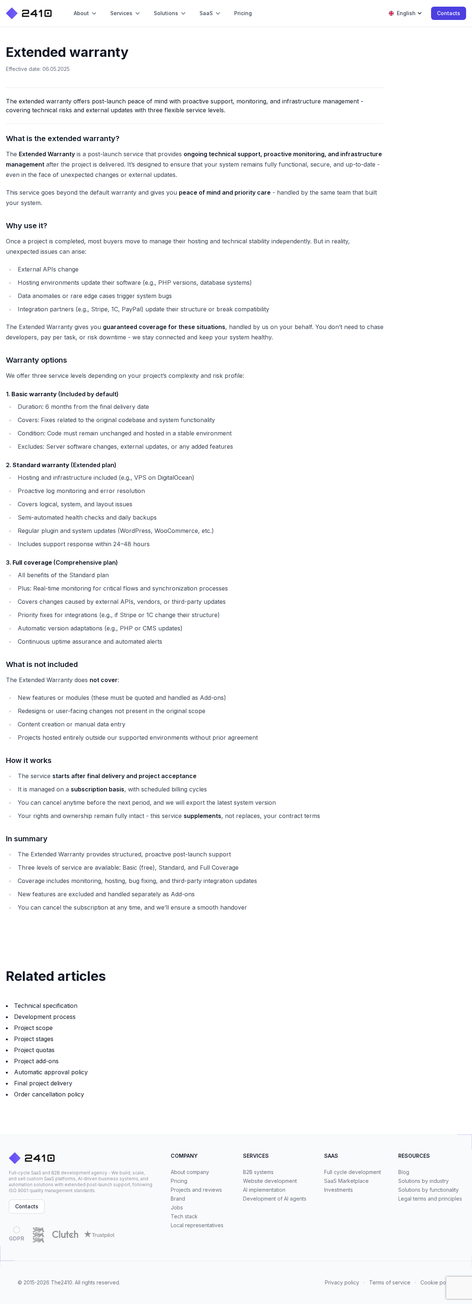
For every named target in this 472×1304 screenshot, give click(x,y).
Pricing (179, 1181)
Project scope (33, 1027)
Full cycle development (352, 1172)
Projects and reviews (196, 1190)
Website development (270, 1181)
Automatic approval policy (51, 1072)
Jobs (177, 1207)
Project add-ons (36, 1061)
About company (190, 1172)
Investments (338, 1190)
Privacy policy (342, 1282)
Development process (45, 1016)
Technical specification (45, 1005)
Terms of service (389, 1282)
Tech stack (184, 1216)
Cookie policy (437, 1282)
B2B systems (258, 1172)
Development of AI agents (274, 1198)
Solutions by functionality (428, 1190)
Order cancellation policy (49, 1094)
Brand (178, 1198)
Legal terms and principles (430, 1198)
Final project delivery (43, 1083)
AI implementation (264, 1190)
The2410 (61, 1282)
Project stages (33, 1039)
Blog (403, 1172)
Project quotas (34, 1050)
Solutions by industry (423, 1181)
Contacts (448, 13)
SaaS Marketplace (346, 1181)
